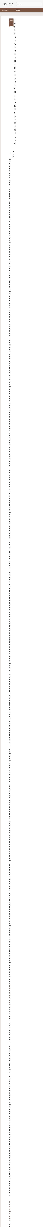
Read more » (10, 1211)
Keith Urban (10, 996)
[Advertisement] (22, 55)
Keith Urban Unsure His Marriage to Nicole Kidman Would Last (15, 81)
